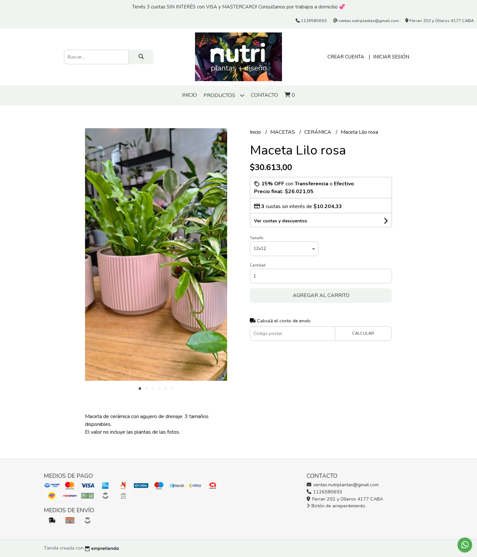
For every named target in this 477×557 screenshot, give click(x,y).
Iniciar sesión (391, 57)
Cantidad (257, 265)
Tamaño (256, 238)
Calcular (363, 333)
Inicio (189, 95)
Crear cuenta (345, 57)
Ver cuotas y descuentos (280, 221)
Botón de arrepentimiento (337, 505)
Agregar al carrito (321, 295)
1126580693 (327, 492)
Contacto (264, 95)
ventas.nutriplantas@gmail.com (345, 484)
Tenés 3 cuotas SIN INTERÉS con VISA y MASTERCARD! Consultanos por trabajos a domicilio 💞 (238, 7)
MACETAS (283, 132)
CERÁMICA (318, 132)
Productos (220, 95)
